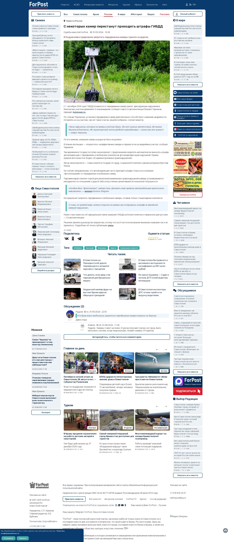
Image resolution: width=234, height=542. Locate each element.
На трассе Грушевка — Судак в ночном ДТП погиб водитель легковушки (153, 277)
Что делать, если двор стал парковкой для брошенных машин (96, 277)
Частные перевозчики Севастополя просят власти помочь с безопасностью (186, 361)
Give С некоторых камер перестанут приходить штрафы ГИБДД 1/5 (149, 237)
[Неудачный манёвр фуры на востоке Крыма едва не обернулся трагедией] (72, 289)
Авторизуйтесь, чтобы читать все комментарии (116, 337)
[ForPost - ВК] (119, 505)
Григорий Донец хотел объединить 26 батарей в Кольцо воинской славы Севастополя (43, 39)
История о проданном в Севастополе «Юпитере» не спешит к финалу (186, 349)
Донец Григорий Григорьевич (45, 195)
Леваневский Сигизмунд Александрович (48, 232)
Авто (164, 4)
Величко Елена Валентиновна (44, 217)
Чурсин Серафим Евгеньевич (45, 225)
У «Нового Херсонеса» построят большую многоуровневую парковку (186, 337)
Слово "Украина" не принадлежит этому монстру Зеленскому (42, 342)
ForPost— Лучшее (157, 505)
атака (93, 371)
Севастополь (80, 14)
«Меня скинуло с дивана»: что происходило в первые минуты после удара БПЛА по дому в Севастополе (45, 54)
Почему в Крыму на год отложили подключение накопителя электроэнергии (187, 259)
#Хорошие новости (94, 4)
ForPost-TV (131, 499)
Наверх (226, 530)
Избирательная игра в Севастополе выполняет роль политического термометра (44, 399)
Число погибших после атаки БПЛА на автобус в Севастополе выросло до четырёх (187, 272)
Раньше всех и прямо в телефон (187, 117)
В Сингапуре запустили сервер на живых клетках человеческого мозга (185, 64)
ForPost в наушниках (188, 135)
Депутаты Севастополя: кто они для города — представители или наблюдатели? (44, 361)
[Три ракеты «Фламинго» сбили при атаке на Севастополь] (152, 354)
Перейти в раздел (45, 270)
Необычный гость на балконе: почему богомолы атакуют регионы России (45, 154)
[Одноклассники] (73, 238)
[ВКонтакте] (67, 238)
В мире (121, 14)
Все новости (95, 499)
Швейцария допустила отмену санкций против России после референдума (46, 130)
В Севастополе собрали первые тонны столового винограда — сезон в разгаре (45, 166)
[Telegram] (79, 238)
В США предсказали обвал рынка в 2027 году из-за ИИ (186, 75)
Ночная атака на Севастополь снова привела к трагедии (45, 27)
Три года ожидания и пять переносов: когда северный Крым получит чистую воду (186, 431)
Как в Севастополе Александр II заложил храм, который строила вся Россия (187, 419)
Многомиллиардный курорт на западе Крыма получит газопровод (150, 436)
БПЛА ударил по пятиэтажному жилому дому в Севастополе (115, 378)
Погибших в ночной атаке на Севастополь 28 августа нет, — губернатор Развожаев (80, 379)
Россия (108, 14)
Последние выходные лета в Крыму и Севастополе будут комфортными (45, 91)
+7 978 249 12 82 (37, 526)
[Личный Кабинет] (187, 4)
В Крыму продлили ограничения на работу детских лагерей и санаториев (80, 436)
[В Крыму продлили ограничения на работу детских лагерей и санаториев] (81, 410)
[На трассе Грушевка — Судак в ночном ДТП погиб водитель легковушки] (127, 274)
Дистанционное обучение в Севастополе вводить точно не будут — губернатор (45, 67)
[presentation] (157, 349)
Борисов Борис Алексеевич (44, 210)
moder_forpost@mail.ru (46, 521)
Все (66, 14)
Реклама (164, 14)
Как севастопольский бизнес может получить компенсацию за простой (187, 443)
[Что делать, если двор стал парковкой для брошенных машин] (72, 274)
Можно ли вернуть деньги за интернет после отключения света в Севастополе (187, 465)
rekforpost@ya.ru (178, 497)
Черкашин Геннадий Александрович (47, 255)
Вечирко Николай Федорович (45, 240)
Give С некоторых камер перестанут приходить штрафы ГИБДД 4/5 (155, 237)
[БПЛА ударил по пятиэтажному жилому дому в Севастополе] (116, 354)
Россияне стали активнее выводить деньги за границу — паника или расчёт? (45, 79)
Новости (65, 4)
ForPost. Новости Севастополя (99, 512)
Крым (96, 14)
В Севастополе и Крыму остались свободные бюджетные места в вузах (185, 235)
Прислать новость (45, 14)
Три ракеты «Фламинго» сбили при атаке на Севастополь (151, 378)
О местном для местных (188, 105)
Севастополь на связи (187, 92)
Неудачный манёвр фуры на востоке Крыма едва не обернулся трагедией (97, 292)
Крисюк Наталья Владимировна (45, 202)
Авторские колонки (113, 499)
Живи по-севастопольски (189, 129)
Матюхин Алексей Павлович (46, 263)
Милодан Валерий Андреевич (46, 248)
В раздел (46, 412)
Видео (151, 14)
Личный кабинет (188, 14)
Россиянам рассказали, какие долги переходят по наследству (45, 103)
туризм (128, 428)
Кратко (143, 499)
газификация (161, 428)
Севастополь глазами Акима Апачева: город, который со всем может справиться (187, 407)
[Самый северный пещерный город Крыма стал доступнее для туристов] (116, 410)
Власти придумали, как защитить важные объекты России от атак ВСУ (186, 313)
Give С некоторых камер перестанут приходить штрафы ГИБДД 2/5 (151, 237)
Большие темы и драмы (188, 123)
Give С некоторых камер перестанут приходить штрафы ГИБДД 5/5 (157, 237)
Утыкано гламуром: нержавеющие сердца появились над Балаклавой (45, 380)
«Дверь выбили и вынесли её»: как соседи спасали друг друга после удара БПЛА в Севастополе (45, 117)
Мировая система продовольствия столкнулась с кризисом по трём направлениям (187, 51)
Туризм (126, 4)
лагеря (93, 428)
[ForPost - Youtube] (122, 505)
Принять (22, 538)
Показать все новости (46, 177)
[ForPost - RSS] (116, 505)
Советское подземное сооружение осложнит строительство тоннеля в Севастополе (185, 300)
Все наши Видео (185, 99)
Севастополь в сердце (187, 111)
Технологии (152, 4)
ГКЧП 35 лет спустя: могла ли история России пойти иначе (187, 454)
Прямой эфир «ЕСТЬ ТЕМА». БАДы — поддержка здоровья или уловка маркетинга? (45, 142)
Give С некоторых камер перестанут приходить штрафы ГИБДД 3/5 (153, 237)
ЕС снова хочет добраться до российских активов (187, 39)
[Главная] (39, 3)
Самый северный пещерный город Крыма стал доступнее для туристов (116, 436)
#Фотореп (136, 14)
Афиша (138, 4)
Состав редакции (158, 499)
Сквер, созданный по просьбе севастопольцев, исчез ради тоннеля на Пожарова (187, 325)
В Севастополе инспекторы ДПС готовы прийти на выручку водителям (152, 292)
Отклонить (8, 538)
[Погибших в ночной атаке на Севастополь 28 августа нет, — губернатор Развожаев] (81, 354)
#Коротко (113, 4)
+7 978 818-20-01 (178, 493)
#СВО (77, 4)
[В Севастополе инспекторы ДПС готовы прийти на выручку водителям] (127, 289)
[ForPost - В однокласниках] (125, 505)
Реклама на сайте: (178, 485)
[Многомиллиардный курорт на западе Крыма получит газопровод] (152, 410)
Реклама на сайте (38, 495)
